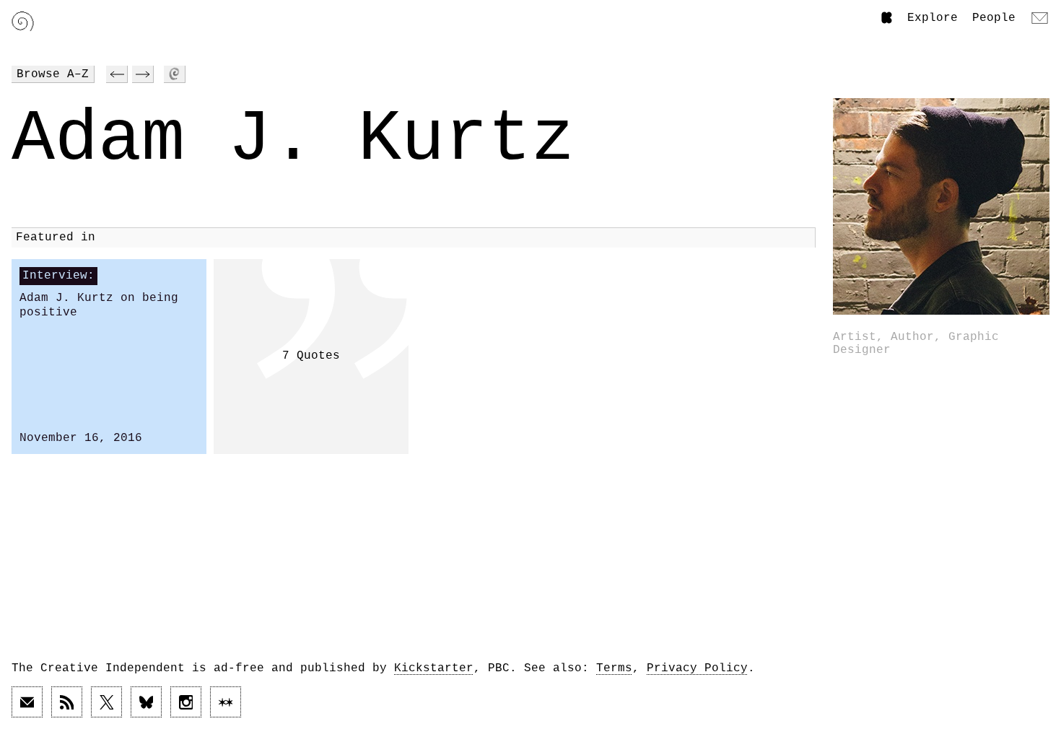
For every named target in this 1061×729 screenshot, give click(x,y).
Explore (932, 18)
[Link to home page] (23, 21)
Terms (614, 668)
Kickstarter (433, 668)
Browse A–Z (53, 74)
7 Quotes (311, 355)
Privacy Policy (697, 668)
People (994, 18)
